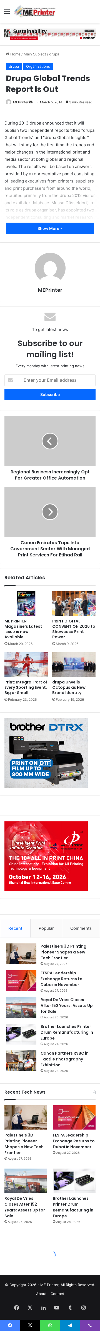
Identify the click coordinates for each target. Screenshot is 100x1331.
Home (15, 54)
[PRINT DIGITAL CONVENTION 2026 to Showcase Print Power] (74, 603)
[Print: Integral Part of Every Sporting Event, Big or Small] (26, 664)
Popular (46, 928)
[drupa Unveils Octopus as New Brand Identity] (74, 664)
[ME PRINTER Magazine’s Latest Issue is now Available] (26, 603)
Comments (81, 928)
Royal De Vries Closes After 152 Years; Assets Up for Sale (67, 1005)
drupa (54, 54)
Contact (57, 1293)
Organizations (38, 66)
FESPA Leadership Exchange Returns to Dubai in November (61, 978)
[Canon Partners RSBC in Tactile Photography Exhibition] (21, 1060)
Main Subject (35, 54)
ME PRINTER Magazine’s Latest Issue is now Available (23, 629)
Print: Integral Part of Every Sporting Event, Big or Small (26, 687)
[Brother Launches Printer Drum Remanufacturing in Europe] (21, 1034)
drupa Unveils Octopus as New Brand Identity (69, 687)
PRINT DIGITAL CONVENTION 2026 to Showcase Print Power (73, 629)
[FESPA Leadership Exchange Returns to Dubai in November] (21, 980)
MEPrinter (20, 102)
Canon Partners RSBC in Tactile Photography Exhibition (65, 1059)
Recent (15, 928)
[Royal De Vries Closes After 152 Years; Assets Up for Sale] (21, 1007)
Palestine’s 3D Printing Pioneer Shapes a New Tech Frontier (63, 952)
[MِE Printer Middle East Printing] (36, 11)
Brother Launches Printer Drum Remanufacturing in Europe (67, 1032)
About (41, 1293)
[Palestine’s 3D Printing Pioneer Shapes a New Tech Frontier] (21, 953)
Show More (49, 228)
